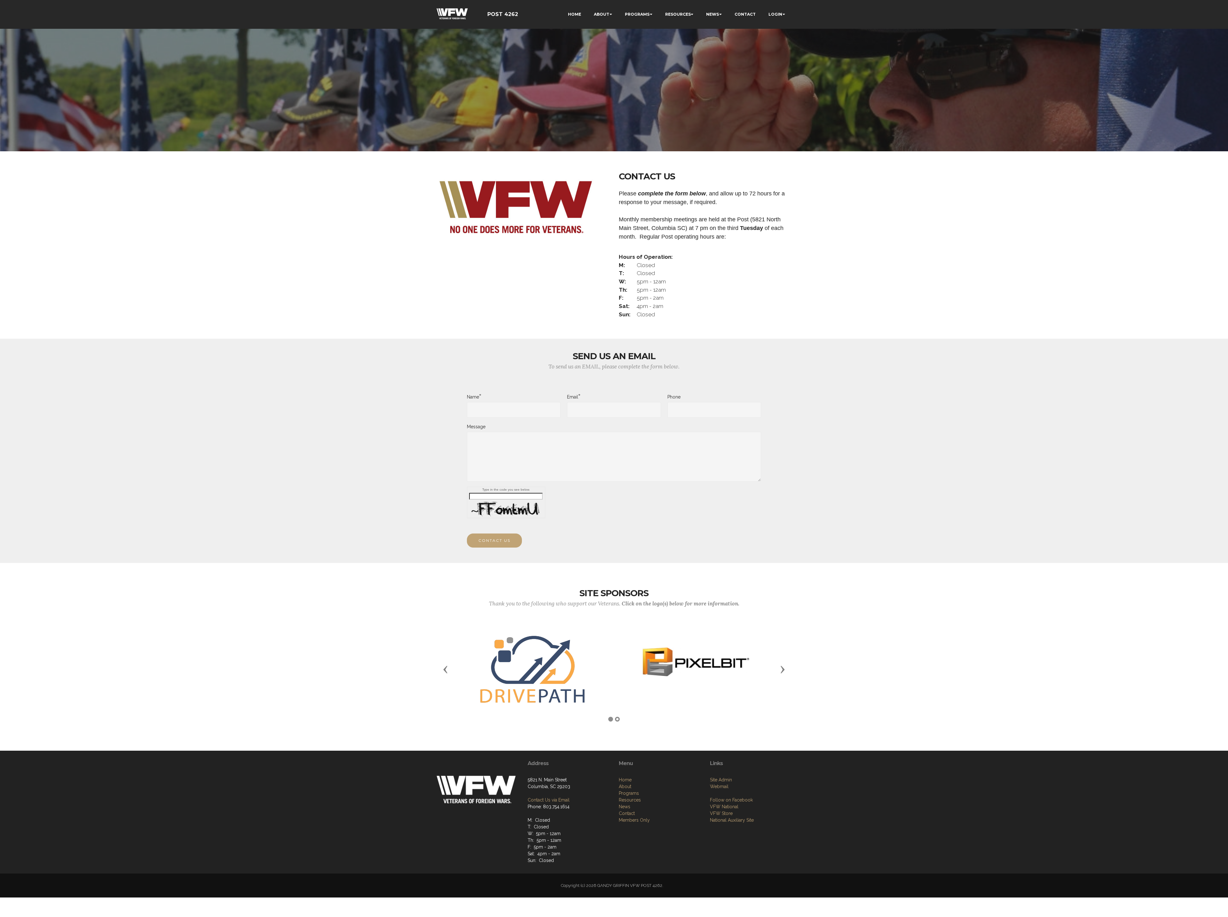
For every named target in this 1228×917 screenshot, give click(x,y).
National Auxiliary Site (732, 820)
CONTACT (745, 14)
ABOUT (601, 14)
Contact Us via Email (549, 799)
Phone (674, 396)
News (624, 806)
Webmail (719, 786)
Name (473, 396)
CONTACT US (494, 540)
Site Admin (721, 779)
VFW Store (721, 813)
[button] (445, 669)
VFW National (724, 806)
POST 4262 (502, 14)
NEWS (712, 14)
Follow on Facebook (731, 799)
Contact (627, 813)
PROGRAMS (637, 14)
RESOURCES (678, 14)
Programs (629, 793)
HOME (574, 14)
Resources (630, 799)
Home (625, 779)
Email (572, 396)
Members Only (634, 820)
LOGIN (775, 14)
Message (476, 426)
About (625, 786)
